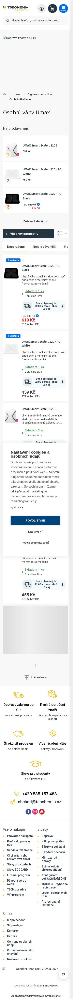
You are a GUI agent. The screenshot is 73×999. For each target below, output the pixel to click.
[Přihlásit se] (41, 8)
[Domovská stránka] (4, 95)
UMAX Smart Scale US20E (40, 145)
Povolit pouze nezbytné (35, 542)
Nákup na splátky (53, 841)
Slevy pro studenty (19, 864)
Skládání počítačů (53, 852)
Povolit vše (35, 520)
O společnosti (16, 920)
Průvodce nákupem (20, 836)
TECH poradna (16, 889)
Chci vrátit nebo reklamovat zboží (18, 857)
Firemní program (18, 875)
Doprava (47, 836)
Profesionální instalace (51, 903)
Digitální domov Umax (41, 94)
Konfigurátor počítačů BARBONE (54, 877)
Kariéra (12, 936)
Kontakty (12, 930)
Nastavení (35, 531)
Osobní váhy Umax (20, 99)
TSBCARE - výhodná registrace (55, 885)
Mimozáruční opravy (50, 859)
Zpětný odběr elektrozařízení (52, 868)
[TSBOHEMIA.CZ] (15, 8)
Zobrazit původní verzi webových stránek (36, 995)
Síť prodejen (15, 925)
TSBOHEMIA (50, 985)
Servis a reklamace (20, 850)
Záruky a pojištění (53, 846)
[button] (44, 292)
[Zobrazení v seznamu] (61, 233)
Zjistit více (17, 507)
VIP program (15, 894)
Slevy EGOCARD (17, 869)
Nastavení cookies (19, 959)
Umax (17, 94)
